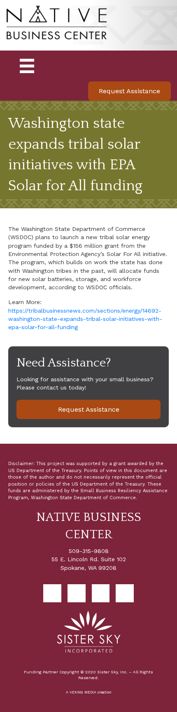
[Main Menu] (26, 66)
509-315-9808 (89, 551)
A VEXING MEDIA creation (89, 692)
